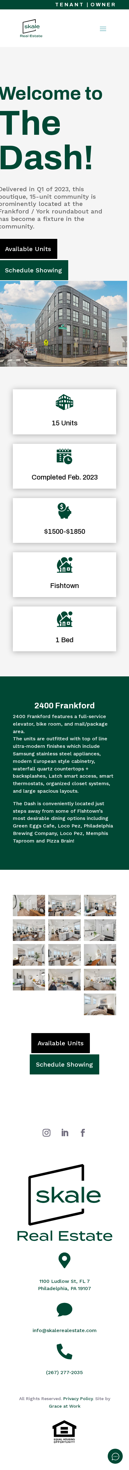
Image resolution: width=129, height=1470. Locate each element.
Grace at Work (64, 1406)
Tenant (69, 4)
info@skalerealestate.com (65, 1330)
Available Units (61, 1043)
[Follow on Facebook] (82, 1133)
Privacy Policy (78, 1398)
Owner (103, 4)
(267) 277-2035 (64, 1372)
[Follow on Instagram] (46, 1133)
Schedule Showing (64, 1064)
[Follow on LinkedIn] (64, 1133)
